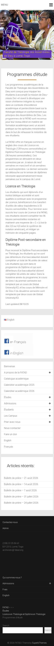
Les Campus (10, 415)
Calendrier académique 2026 (19, 391)
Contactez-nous (10, 522)
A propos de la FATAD (15, 372)
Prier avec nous (12, 422)
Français (8, 446)
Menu (4, 4)
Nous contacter (12, 428)
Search (6, 625)
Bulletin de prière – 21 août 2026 (21, 478)
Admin (6, 528)
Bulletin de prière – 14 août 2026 (21, 484)
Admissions (10, 403)
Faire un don (10, 434)
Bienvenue (9, 366)
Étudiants (9, 409)
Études (7, 397)
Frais (5, 589)
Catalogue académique (16, 378)
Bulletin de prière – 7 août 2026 (20, 490)
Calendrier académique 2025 (19, 384)
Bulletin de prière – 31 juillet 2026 (21, 496)
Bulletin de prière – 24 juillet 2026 (21, 502)
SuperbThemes (39, 643)
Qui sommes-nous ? (12, 577)
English (7, 440)
